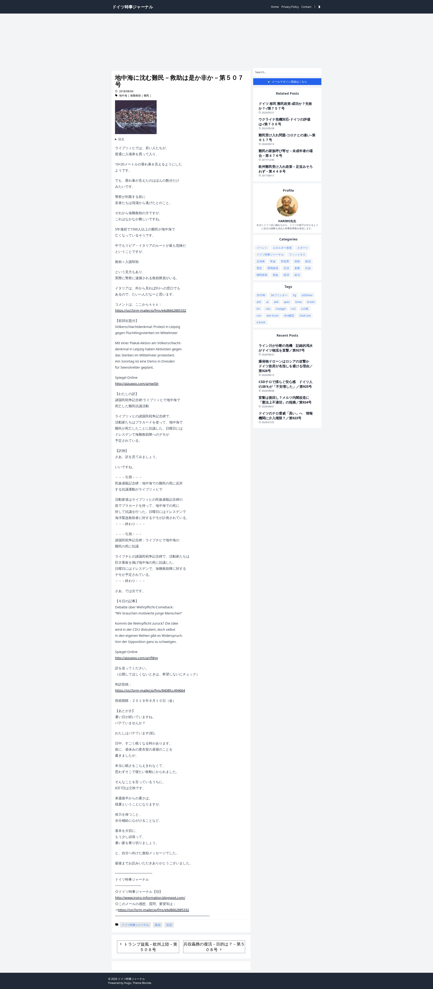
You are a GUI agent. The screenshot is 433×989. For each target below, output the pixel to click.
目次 (121, 139)
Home (275, 7)
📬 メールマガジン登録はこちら (287, 81)
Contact (306, 7)
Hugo (127, 983)
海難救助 (135, 95)
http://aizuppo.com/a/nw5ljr (137, 383)
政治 (157, 924)
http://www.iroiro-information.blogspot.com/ (150, 897)
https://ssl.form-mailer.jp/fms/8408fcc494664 (150, 690)
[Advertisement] (216, 40)
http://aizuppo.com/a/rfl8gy (136, 658)
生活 (169, 924)
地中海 (123, 95)
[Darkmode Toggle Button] (318, 6)
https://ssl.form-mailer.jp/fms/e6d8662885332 (150, 310)
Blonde (146, 983)
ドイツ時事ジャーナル (135, 924)
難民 (146, 95)
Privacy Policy (290, 7)
